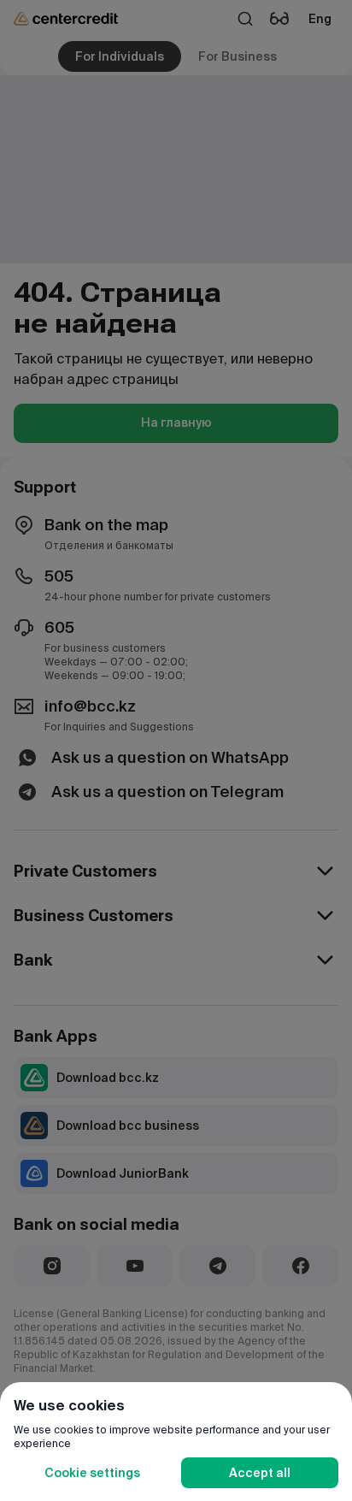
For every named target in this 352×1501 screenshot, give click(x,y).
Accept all (259, 1472)
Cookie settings (92, 1472)
